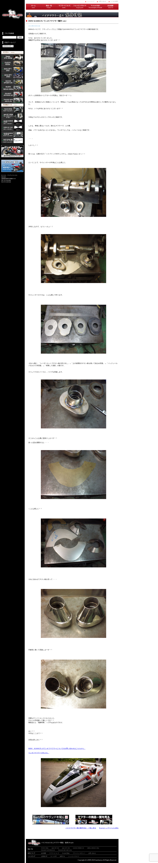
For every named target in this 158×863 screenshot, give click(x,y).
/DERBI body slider (12, 128)
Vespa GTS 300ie (12, 57)
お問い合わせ (102, 1)
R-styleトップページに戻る (108, 828)
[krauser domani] (73, 806)
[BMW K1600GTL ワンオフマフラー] (73, 637)
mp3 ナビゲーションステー (12, 110)
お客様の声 (44, 856)
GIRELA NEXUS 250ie (93, 848)
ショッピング (90, 1)
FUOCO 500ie (12, 63)
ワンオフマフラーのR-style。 (38, 753)
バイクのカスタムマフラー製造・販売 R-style (57, 843)
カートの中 (53, 856)
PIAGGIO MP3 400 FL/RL (12, 100)
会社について (31, 853)
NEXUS (12, 88)
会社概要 (110, 7)
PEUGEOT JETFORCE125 (12, 94)
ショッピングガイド (80, 7)
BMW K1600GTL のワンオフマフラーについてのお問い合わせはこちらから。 (56, 748)
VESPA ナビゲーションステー (12, 141)
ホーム (33, 7)
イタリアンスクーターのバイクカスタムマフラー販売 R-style (12, 16)
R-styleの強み (95, 7)
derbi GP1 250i (12, 76)
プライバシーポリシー (79, 853)
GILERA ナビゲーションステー (12, 134)
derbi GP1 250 (12, 70)
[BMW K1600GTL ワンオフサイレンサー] (73, 216)
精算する (62, 856)
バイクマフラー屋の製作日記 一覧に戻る (81, 828)
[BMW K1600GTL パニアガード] (73, 92)
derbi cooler (12, 116)
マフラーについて (64, 7)
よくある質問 (114, 1)
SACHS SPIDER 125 (12, 82)
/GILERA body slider (12, 122)
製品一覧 (49, 7)
